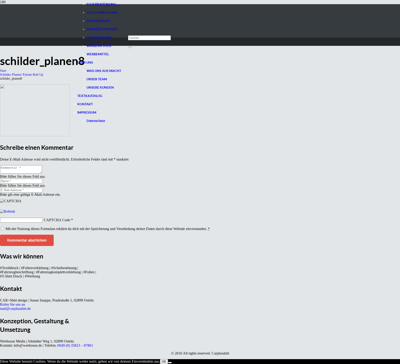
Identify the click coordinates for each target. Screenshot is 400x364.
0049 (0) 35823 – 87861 (75, 345)
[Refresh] (7, 211)
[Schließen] (130, 47)
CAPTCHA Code (57, 220)
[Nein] (170, 362)
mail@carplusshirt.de (15, 309)
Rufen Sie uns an (12, 304)
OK (164, 361)
